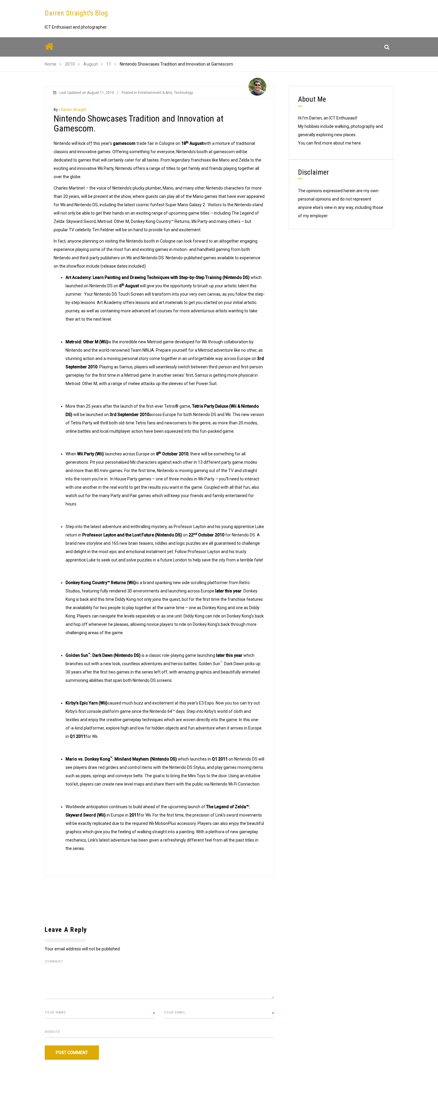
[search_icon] (386, 47)
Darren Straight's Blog (76, 13)
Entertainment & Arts (155, 93)
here (356, 143)
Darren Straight (73, 110)
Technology (183, 93)
